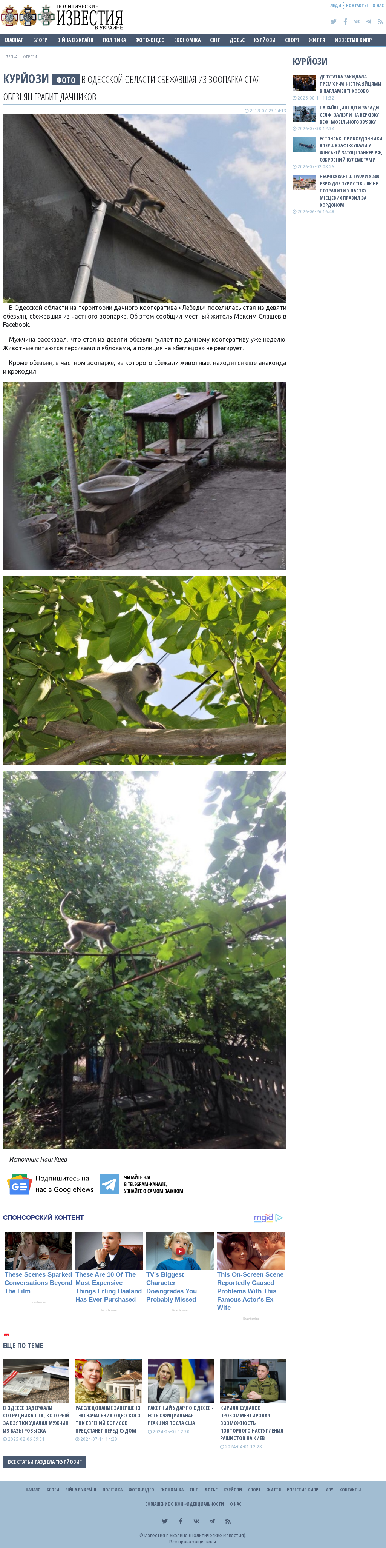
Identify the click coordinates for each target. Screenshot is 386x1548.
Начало (33, 1489)
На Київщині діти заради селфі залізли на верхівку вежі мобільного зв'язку (349, 114)
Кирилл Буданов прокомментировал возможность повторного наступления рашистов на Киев (251, 1423)
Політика (114, 39)
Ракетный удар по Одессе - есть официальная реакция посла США (180, 1415)
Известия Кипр (353, 39)
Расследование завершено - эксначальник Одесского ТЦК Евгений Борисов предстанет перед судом (108, 1419)
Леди (336, 5)
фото (66, 79)
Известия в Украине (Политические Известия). (195, 1535)
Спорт (292, 39)
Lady (328, 1489)
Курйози (265, 39)
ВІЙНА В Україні (75, 39)
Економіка (187, 39)
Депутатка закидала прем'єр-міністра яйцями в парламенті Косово (350, 83)
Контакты (357, 5)
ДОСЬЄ (237, 39)
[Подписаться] (51, 1184)
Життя (317, 39)
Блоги (40, 39)
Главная (14, 39)
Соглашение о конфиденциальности (184, 1504)
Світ (215, 39)
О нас (378, 5)
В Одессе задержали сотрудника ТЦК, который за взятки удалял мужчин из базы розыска (36, 1419)
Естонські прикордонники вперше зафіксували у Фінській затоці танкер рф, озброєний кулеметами (351, 149)
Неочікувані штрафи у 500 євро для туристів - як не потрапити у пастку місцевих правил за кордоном (349, 190)
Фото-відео (150, 39)
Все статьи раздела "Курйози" (45, 1461)
